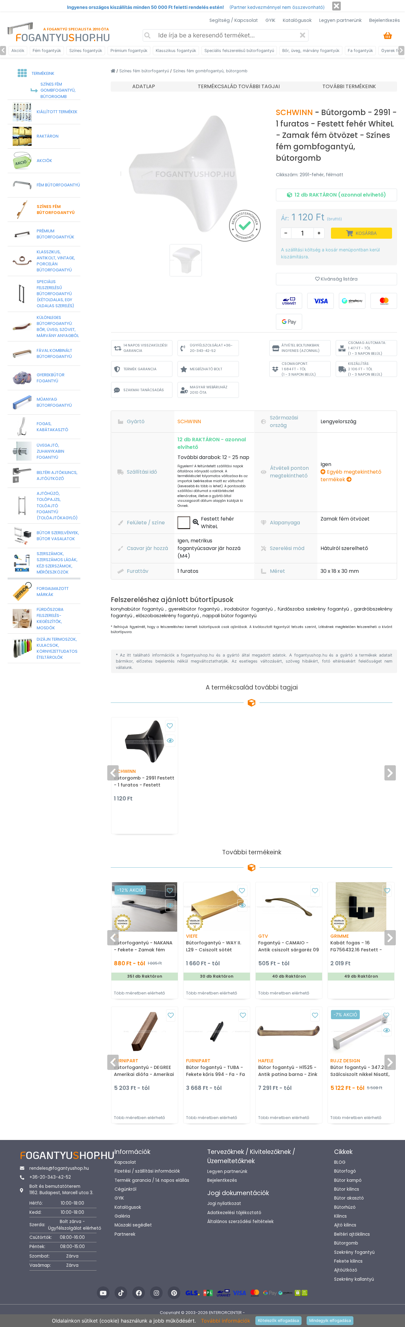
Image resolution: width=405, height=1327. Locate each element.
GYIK (270, 20)
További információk (225, 1320)
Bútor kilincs (346, 1189)
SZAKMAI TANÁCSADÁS (143, 389)
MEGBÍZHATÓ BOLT (206, 369)
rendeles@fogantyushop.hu (59, 1168)
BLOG (340, 1162)
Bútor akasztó (349, 1198)
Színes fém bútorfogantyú (144, 70)
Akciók (17, 50)
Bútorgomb (346, 1243)
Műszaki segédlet (133, 1225)
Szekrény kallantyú (354, 1279)
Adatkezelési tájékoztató (234, 1213)
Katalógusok (297, 20)
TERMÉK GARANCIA (140, 369)
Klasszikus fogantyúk (176, 50)
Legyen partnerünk (340, 20)
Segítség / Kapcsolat (233, 20)
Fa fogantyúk (360, 50)
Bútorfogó (345, 1171)
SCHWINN (295, 112)
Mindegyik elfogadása (330, 1320)
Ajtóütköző (345, 1270)
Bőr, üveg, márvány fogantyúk (311, 50)
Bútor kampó (348, 1180)
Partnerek (125, 1234)
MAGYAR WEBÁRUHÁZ (208, 390)
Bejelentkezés (384, 20)
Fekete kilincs (348, 1261)
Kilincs (340, 1216)
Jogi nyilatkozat (224, 1204)
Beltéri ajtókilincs (352, 1234)
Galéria (122, 1216)
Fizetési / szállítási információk (147, 1171)
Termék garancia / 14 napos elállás (152, 1180)
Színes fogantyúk (85, 50)
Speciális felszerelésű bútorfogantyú (239, 50)
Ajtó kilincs (345, 1225)
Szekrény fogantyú (354, 1252)
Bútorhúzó (345, 1207)
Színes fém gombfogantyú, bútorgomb (210, 70)
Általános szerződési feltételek (240, 1222)
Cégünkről (125, 1189)
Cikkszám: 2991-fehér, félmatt (309, 175)
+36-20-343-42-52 (50, 1177)
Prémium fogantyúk (128, 50)
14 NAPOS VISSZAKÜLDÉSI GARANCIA (145, 348)
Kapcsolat (125, 1162)
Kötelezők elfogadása (278, 1320)
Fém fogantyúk (47, 50)
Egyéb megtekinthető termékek (351, 475)
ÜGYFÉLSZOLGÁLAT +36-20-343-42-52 (211, 348)
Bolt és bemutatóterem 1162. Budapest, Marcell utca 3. (61, 1189)
